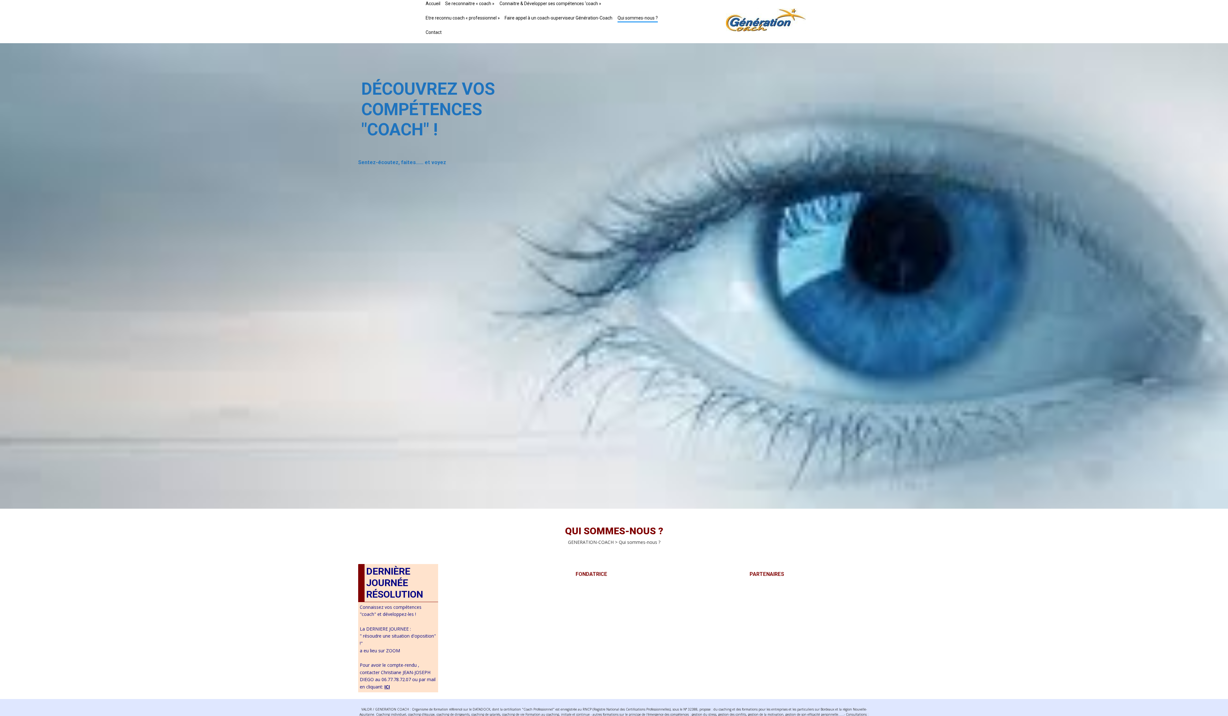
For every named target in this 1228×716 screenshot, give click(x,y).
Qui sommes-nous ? (638, 17)
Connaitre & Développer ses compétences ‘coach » (550, 3)
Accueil (433, 3)
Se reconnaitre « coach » (469, 3)
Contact (434, 32)
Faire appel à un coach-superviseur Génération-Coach (558, 17)
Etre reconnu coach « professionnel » (463, 17)
